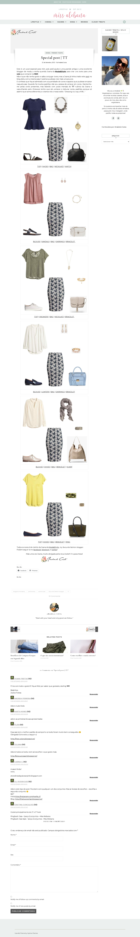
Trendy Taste (57, 53)
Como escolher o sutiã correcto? (83, 655)
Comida (48, 22)
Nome (14, 835)
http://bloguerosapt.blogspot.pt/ (24, 756)
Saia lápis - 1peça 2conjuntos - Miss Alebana (36, 819)
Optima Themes (32, 933)
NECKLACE (59, 167)
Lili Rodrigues (21, 782)
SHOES (45, 167)
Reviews (84, 22)
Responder (94, 694)
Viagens (60, 22)
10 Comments (54, 596)
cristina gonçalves (24, 805)
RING (68, 542)
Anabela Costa (62, 62)
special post (41, 591)
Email (13, 845)
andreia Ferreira (22, 699)
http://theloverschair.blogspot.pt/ (28, 799)
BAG (51, 167)
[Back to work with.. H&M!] (93, 629)
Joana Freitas (21, 679)
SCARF (69, 467)
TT (68, 591)
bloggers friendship (19, 591)
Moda (72, 22)
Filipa (17, 725)
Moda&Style (60, 72)
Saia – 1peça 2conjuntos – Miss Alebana (34, 816)
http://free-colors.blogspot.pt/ (23, 739)
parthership (31, 591)
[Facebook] (113, 118)
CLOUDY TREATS (98, 22)
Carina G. (18, 762)
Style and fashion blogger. (56, 591)
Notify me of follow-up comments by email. (27, 899)
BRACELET (70, 242)
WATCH (68, 167)
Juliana (18, 745)
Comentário (16, 865)
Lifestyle (35, 22)
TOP (39, 167)
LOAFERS (45, 392)
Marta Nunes (20, 712)
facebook (37, 550)
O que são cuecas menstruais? (52, 655)
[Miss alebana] (70, 14)
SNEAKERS (43, 317)
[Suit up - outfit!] (15, 629)
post (87, 77)
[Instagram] (118, 118)
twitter (54, 550)
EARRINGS (60, 242)
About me (57, 2)
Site (12, 855)
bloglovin (45, 550)
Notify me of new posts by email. (23, 906)
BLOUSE (36, 242)
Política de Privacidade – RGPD (74, 2)
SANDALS (45, 242)
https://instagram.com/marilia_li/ (27, 797)
